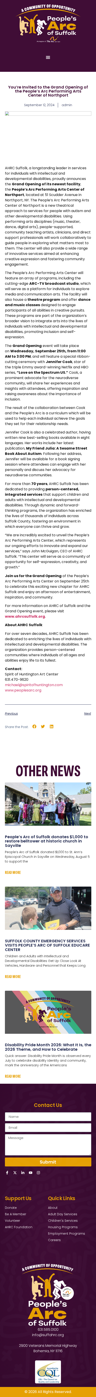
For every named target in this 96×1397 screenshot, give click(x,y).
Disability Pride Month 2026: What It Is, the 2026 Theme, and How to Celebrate (48, 1047)
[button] (34, 726)
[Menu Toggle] (48, 57)
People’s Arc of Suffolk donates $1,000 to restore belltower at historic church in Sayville (46, 841)
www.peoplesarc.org (23, 690)
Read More (13, 872)
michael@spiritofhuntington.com (34, 684)
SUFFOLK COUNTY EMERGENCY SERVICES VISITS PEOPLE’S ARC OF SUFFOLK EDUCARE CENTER (47, 945)
